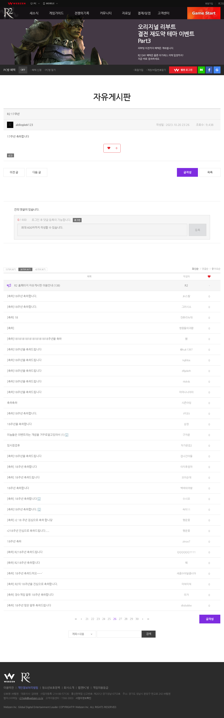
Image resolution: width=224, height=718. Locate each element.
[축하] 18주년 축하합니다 (22, 466)
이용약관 (9, 687)
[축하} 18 (12, 317)
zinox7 (186, 541)
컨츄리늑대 (186, 317)
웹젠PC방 (83, 687)
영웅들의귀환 (186, 328)
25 (109, 619)
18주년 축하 (14, 541)
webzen (16, 3)
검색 (148, 633)
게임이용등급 (100, 687)
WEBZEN (9, 678)
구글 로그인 (217, 69)
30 (136, 619)
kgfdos (186, 360)
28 (125, 619)
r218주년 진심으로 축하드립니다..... (28, 530)
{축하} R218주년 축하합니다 (23, 562)
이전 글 (14, 172)
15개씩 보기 (10, 269)
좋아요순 (216, 268)
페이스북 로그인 (209, 69)
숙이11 (186, 509)
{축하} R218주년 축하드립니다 (25, 552)
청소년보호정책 (51, 687)
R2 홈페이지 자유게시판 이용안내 (37, 285)
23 (98, 619)
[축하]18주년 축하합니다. (22, 296)
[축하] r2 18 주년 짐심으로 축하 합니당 (29, 520)
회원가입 (209, 3)
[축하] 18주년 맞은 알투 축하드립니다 (29, 605)
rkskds (186, 381)
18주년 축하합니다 (18, 488)
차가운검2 (186, 445)
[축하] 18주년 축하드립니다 (23, 477)
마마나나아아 (186, 392)
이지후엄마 (186, 466)
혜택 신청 (36, 70)
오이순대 (186, 477)
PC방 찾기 (50, 70)
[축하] (10, 328)
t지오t (186, 413)
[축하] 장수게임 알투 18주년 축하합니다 (30, 594)
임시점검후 (13, 445)
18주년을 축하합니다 (19, 424)
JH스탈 (186, 296)
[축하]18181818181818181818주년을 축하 (34, 338)
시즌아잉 (186, 402)
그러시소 (186, 306)
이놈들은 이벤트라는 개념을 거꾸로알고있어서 (35, 434)
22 (92, 619)
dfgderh (186, 370)
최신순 (195, 268)
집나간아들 (186, 456)
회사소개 (69, 687)
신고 (10, 155)
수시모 (186, 498)
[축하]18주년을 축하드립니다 (24, 349)
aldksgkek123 (24, 124)
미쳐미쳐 (186, 584)
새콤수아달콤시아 (186, 573)
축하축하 (12, 402)
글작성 (187, 172)
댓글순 (205, 268)
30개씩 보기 (25, 269)
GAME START (203, 13)
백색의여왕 (186, 488)
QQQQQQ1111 (186, 552)
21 (87, 619)
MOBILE (50, 3)
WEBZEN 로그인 (183, 69)
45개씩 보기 (40, 269)
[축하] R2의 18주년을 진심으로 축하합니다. (32, 584)
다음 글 (37, 172)
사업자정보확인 (83, 698)
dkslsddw (186, 605)
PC (35, 3)
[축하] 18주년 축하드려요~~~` (25, 573)
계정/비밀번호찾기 (156, 70)
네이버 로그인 (201, 69)
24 (103, 619)
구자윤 (186, 434)
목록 (209, 172)
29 (131, 619)
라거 (186, 594)
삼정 (186, 424)
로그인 (221, 3)
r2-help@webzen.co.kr (31, 698)
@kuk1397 (186, 349)
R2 (26, 678)
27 (120, 619)
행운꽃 (186, 520)
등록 (197, 230)
